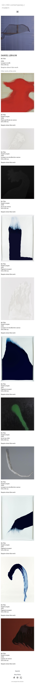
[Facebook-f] (14, 677)
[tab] (8, 71)
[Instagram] (17, 677)
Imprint (17, 671)
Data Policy (17, 674)
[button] (17, 11)
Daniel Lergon (9, 55)
